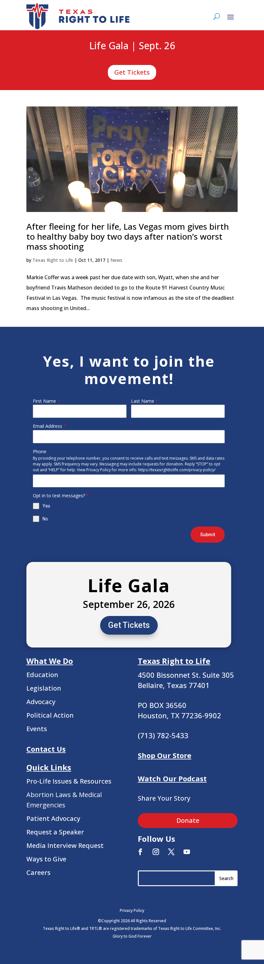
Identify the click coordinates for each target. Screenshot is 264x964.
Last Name (144, 401)
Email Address (49, 426)
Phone (39, 451)
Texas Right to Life (53, 260)
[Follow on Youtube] (186, 851)
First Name (46, 401)
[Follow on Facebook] (140, 851)
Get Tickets (132, 72)
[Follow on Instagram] (155, 851)
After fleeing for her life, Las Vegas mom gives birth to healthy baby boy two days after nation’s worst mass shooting (127, 236)
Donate (187, 820)
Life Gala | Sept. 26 (132, 46)
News (116, 260)
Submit (207, 534)
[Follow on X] (171, 851)
